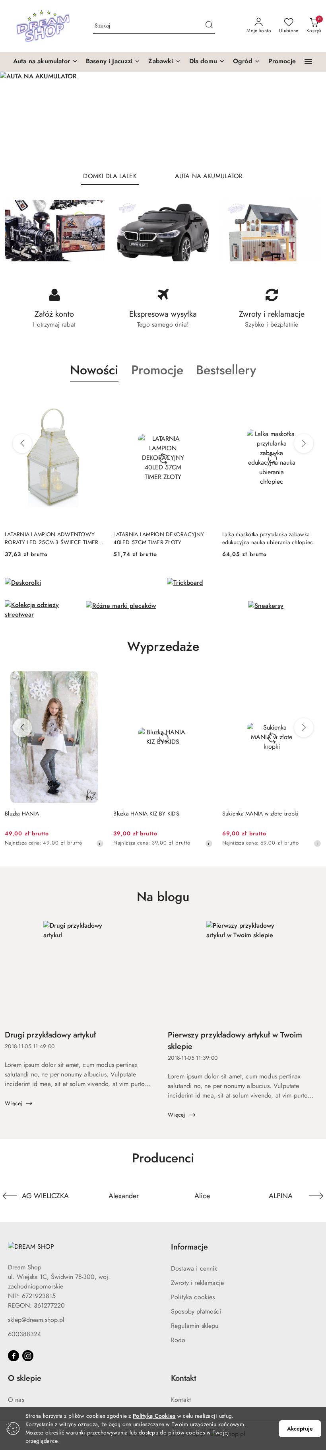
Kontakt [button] (183, 1378)
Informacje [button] (189, 1247)
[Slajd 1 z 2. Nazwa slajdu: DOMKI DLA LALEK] (163, 118)
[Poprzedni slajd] (17, 118)
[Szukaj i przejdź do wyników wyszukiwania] (209, 26)
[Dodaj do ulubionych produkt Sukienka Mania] (312, 680)
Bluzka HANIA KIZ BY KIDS (38, 813)
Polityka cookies (193, 1297)
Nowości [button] (94, 370)
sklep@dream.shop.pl (36, 1319)
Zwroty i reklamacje (197, 1282)
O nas (16, 1399)
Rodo (178, 1340)
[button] (45, 62)
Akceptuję (300, 1428)
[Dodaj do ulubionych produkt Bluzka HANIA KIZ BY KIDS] (95, 680)
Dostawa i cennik (194, 1268)
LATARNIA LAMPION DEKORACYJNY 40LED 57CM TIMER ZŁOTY (50, 538)
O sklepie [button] (24, 1378)
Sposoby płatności (196, 1311)
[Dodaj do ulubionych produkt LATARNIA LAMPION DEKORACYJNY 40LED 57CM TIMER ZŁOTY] (95, 401)
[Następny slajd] (308, 118)
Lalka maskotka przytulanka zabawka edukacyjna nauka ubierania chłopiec (158, 538)
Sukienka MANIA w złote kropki (151, 813)
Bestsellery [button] (226, 370)
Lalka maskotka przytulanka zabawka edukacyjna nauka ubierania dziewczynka (266, 538)
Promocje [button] (157, 370)
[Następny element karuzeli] (316, 1196)
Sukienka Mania (241, 813)
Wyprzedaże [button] (163, 646)
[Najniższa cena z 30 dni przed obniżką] (100, 843)
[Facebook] (13, 1355)
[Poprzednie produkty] (22, 443)
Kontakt (181, 1399)
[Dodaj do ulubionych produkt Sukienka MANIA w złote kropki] (204, 680)
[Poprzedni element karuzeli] (10, 1196)
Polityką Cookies (154, 1416)
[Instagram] (27, 1355)
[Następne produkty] (304, 443)
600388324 (24, 1334)
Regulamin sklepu (195, 1325)
